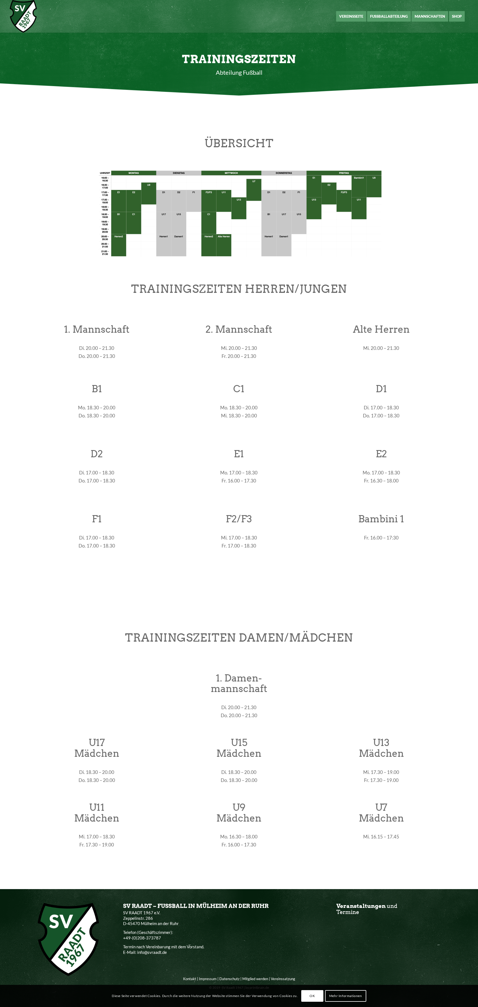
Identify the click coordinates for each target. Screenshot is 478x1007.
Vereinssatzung (283, 979)
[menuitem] (351, 16)
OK (312, 996)
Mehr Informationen (345, 996)
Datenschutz (229, 979)
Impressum (208, 979)
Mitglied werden (255, 979)
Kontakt (189, 979)
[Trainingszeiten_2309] (239, 214)
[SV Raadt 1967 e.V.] (23, 16)
